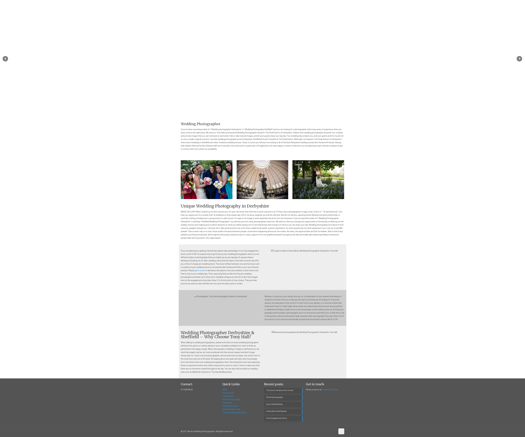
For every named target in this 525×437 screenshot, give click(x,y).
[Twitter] (323, 431)
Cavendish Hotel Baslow (276, 411)
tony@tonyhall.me (330, 390)
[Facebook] (315, 431)
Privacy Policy (228, 393)
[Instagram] (334, 431)
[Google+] (319, 431)
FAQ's (224, 390)
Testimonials (228, 396)
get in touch (200, 270)
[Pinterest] (330, 431)
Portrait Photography (231, 399)
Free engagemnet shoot (276, 418)
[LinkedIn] (326, 431)
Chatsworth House (230, 406)
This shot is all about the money (279, 390)
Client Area (227, 403)
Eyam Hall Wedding (274, 404)
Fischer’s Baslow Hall (231, 409)
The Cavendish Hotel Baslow (234, 412)
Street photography (274, 397)
